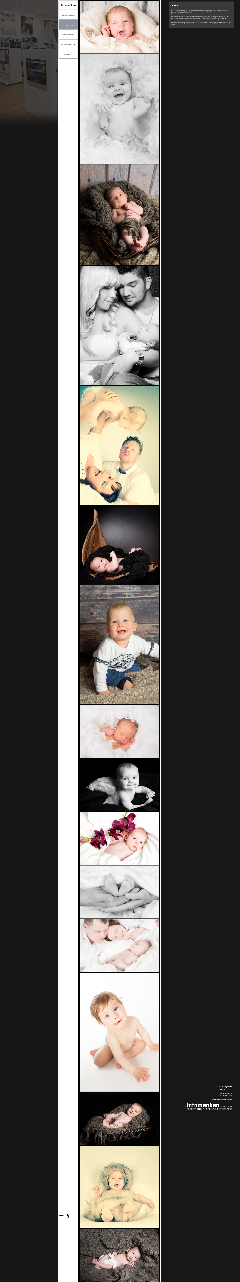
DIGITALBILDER (68, 54)
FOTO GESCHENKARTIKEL (68, 44)
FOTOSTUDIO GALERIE (68, 25)
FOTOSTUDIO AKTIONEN (68, 15)
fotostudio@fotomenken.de (222, 1099)
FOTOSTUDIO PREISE (68, 34)
